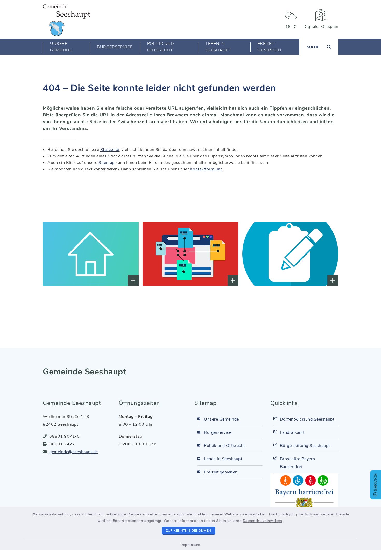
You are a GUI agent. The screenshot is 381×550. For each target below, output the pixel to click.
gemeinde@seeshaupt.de (73, 452)
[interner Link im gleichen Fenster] (58, 254)
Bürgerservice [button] (115, 47)
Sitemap (106, 163)
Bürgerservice (217, 432)
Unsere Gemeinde (221, 419)
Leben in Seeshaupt (223, 459)
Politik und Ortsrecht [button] (160, 47)
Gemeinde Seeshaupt (84, 371)
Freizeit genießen (221, 472)
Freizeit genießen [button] (269, 47)
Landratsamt (292, 432)
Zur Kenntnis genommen (188, 530)
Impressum (190, 544)
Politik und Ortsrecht (224, 446)
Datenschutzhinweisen (262, 521)
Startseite (109, 150)
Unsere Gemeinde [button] (61, 47)
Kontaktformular (206, 169)
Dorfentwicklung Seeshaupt (307, 419)
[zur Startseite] (66, 20)
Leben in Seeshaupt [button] (218, 47)
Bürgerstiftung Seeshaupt (305, 446)
